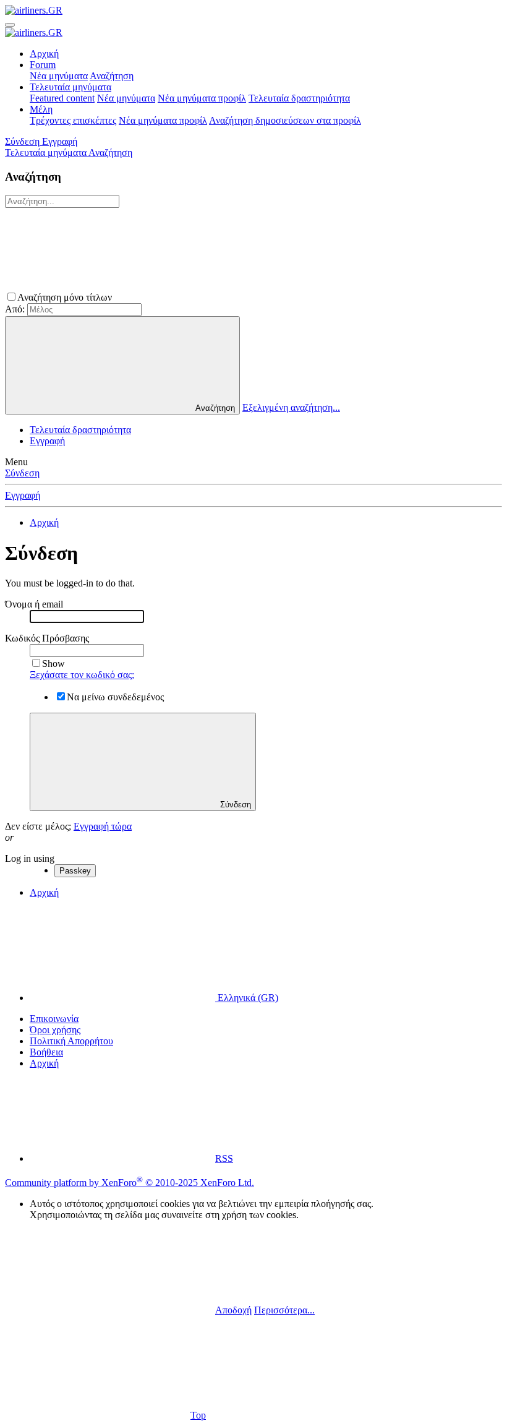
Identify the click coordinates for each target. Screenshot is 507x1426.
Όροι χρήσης (55, 1029)
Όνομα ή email (34, 604)
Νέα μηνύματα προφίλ (202, 98)
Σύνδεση (22, 473)
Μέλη (41, 109)
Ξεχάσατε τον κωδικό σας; (82, 674)
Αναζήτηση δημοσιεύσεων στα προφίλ (285, 120)
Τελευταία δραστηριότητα (299, 98)
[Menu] (10, 25)
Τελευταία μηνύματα (70, 87)
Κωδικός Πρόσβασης (47, 638)
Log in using (29, 858)
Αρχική (44, 53)
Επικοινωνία (54, 1018)
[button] (207, 297)
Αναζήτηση (112, 76)
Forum (43, 64)
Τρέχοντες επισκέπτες (73, 120)
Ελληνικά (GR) (246, 997)
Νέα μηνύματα (59, 76)
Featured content (62, 98)
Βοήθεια (46, 1052)
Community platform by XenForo (129, 1182)
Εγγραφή (47, 441)
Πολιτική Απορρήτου (71, 1041)
